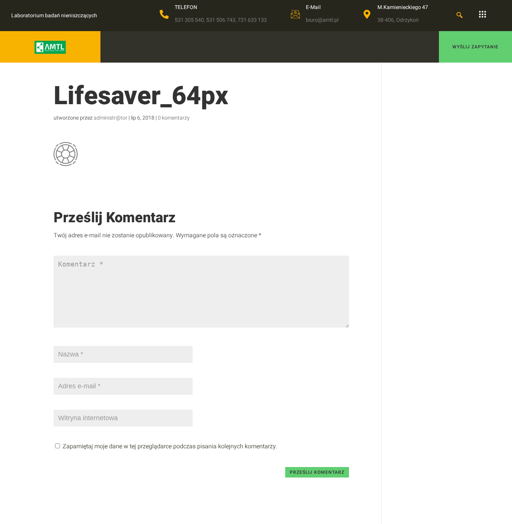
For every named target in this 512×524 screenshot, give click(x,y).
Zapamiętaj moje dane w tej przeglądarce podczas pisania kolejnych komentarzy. (170, 446)
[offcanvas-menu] (482, 14)
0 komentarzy (174, 118)
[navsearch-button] (459, 15)
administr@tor (110, 118)
